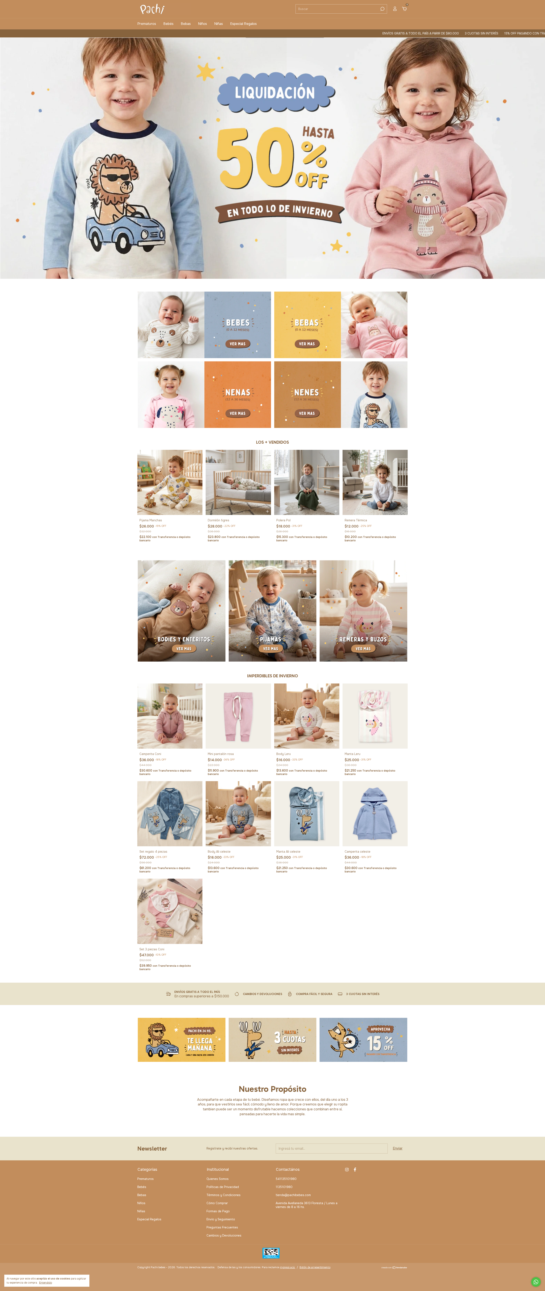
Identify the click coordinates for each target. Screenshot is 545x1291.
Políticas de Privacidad (223, 1187)
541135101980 (286, 1179)
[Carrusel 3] (204, 394)
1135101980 (284, 1187)
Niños (202, 23)
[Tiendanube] (394, 1268)
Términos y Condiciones (224, 1195)
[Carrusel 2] (340, 325)
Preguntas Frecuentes (222, 1227)
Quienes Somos (218, 1179)
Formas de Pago (218, 1211)
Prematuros (146, 23)
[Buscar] (382, 9)
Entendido (45, 1282)
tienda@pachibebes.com (293, 1195)
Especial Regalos (243, 23)
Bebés (168, 23)
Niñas (218, 23)
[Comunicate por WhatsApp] (536, 1282)
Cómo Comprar (217, 1203)
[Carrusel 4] (340, 394)
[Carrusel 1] (204, 325)
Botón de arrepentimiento (315, 1267)
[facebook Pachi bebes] (355, 1170)
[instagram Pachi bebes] (347, 1170)
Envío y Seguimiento (221, 1219)
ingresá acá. (287, 1267)
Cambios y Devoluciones (224, 1235)
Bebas (186, 23)
